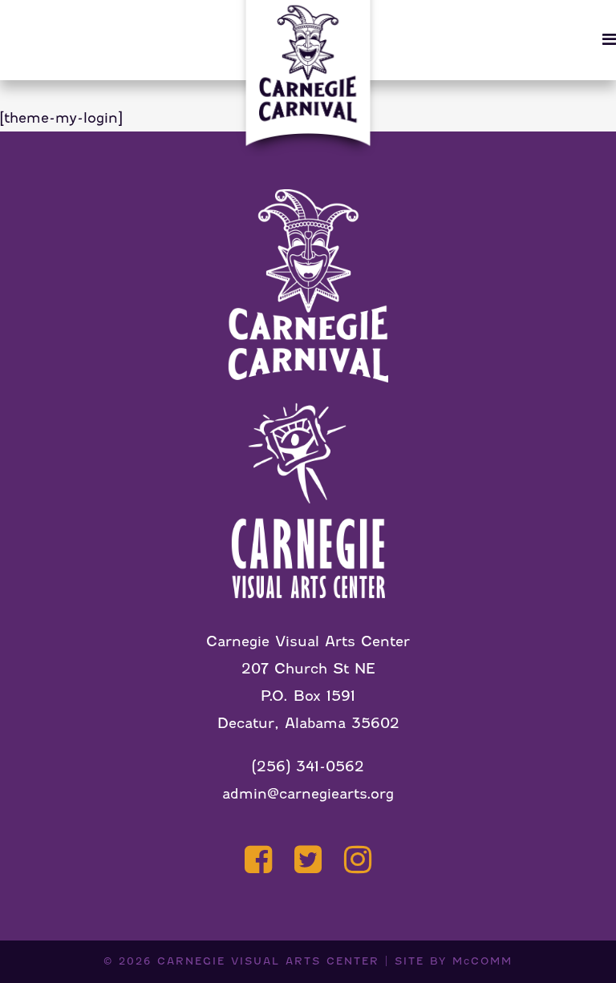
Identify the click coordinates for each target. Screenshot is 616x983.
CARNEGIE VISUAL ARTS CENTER (268, 961)
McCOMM (482, 961)
